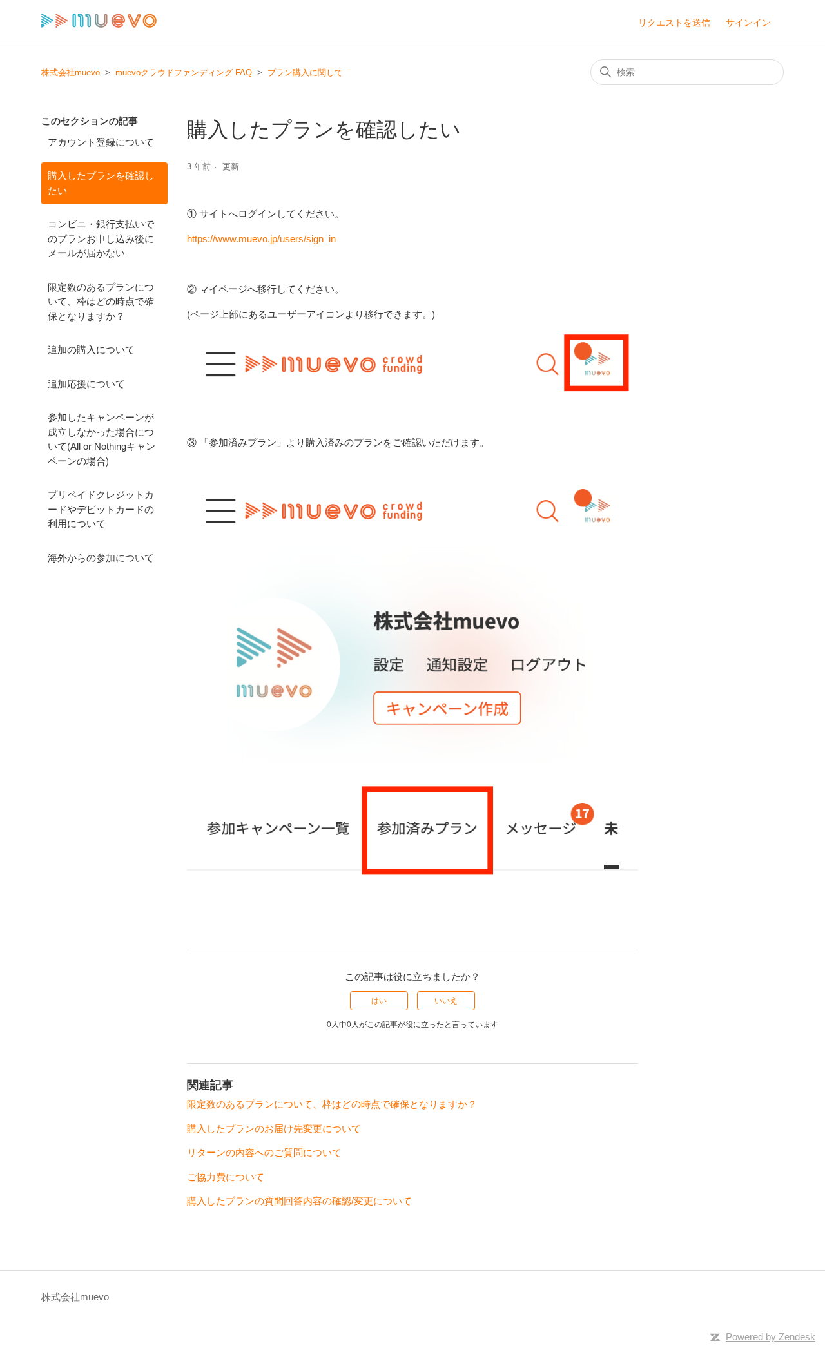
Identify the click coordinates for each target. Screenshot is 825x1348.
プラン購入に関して (305, 72)
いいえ (446, 1000)
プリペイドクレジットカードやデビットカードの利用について (101, 509)
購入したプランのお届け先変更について (274, 1128)
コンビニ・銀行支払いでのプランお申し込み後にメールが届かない (101, 238)
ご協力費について (225, 1176)
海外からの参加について (101, 557)
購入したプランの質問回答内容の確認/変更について (299, 1200)
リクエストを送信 (674, 22)
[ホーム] (99, 24)
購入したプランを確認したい (101, 183)
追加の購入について (91, 349)
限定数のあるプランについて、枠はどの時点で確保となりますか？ (101, 302)
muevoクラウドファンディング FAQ (183, 72)
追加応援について (86, 383)
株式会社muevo (70, 72)
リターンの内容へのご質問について (264, 1152)
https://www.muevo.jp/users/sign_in (261, 238)
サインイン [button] (748, 22)
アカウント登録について (101, 142)
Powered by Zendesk (770, 1336)
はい (379, 1000)
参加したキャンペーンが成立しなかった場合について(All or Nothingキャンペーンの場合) (101, 439)
